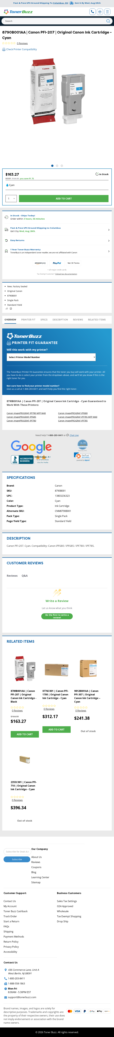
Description (60, 319)
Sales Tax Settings (67, 901)
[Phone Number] (92, 11)
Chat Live (74, 435)
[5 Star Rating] (31, 450)
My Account (10, 906)
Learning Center (40, 877)
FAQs (6, 926)
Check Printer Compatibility (21, 49)
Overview (10, 319)
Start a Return (11, 921)
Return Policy (11, 941)
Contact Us (10, 901)
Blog (33, 872)
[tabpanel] (57, 109)
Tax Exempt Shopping (69, 916)
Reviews (78, 319)
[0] (100, 12)
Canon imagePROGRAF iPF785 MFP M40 (77, 416)
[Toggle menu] (107, 12)
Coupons (36, 867)
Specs (44, 319)
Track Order (10, 916)
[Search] (108, 21)
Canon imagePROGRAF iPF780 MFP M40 (26, 413)
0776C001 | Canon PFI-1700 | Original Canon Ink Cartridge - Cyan (55, 694)
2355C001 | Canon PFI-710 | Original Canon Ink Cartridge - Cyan (24, 785)
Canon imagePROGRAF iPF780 (21, 420)
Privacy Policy (11, 946)
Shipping (8, 931)
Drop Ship (62, 921)
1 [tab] (52, 166)
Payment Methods (14, 936)
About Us (36, 857)
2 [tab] (57, 166)
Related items (97, 319)
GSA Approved (65, 906)
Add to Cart (25, 734)
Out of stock (88, 731)
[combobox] (57, 21)
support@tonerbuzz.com (22, 997)
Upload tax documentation (66, 274)
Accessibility (10, 951)
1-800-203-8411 (16, 978)
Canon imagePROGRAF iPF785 (73, 420)
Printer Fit (28, 319)
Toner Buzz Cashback (15, 911)
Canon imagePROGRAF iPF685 (21, 416)
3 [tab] (62, 166)
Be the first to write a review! (57, 616)
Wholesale (63, 911)
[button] (82, 456)
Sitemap (36, 882)
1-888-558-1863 (16, 983)
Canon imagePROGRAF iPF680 (73, 413)
